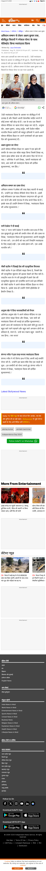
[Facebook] (5, 803)
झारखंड (4, 791)
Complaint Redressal (22, 843)
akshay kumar (7, 429)
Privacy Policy (33, 840)
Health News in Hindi (9, 729)
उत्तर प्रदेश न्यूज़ (6, 754)
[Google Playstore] (12, 815)
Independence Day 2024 (12, 434)
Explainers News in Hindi (11, 726)
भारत (13, 25)
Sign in (42, 1)
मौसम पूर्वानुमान (6, 692)
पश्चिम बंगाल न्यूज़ (7, 760)
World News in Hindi (9, 707)
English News (6, 681)
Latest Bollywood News (13, 391)
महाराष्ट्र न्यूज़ (5, 769)
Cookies (7, 861)
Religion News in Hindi (10, 723)
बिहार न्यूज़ (4, 763)
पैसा (38, 25)
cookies (23, 865)
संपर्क (3, 665)
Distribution (23, 846)
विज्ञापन (4, 671)
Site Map (9, 840)
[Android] (32, 1)
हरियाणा (4, 782)
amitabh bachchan (23, 429)
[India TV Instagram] (16, 803)
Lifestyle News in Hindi (10, 732)
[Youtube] (22, 803)
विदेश (19, 25)
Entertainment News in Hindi (12, 710)
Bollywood (27, 419)
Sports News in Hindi (9, 714)
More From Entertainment (21, 484)
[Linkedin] (27, 803)
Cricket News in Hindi (9, 717)
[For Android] (12, 827)
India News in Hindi (9, 704)
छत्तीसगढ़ (4, 785)
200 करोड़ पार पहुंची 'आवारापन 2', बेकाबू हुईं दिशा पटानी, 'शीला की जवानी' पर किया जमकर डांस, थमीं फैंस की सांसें (14, 508)
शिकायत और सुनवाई (7, 674)
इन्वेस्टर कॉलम (6, 677)
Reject (31, 868)
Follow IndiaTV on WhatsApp (21, 441)
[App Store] (32, 815)
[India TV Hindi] (14, 20)
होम (2, 25)
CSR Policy (9, 843)
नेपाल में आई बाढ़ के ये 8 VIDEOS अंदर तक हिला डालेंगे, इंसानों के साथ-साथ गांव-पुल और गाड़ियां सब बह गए (14, 578)
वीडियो (8, 25)
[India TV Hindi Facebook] (34, 1)
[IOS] (30, 1)
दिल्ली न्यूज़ (5, 757)
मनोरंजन (26, 25)
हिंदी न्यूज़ (14, 416)
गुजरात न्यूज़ (5, 775)
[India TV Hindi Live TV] (42, 20)
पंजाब (3, 778)
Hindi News (5, 31)
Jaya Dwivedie (15, 48)
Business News (7, 720)
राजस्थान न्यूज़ (6, 772)
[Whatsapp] (39, 107)
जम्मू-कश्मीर (5, 788)
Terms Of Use (20, 840)
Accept (17, 868)
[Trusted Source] (19, 108)
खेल (33, 25)
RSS (34, 843)
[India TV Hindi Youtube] (38, 1)
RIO (40, 843)
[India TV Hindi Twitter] (36, 1)
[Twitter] (10, 803)
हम (2, 668)
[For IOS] (32, 827)
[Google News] (7, 108)
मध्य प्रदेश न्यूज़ (6, 766)
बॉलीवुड (21, 31)
